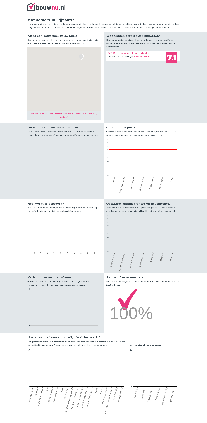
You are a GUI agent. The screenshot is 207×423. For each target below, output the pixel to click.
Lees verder (140, 56)
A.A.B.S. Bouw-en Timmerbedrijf (129, 53)
